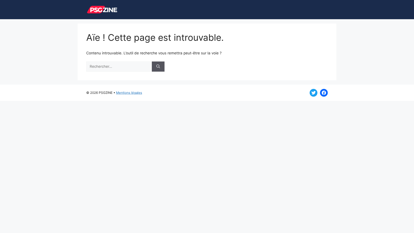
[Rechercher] (158, 66)
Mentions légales (129, 93)
